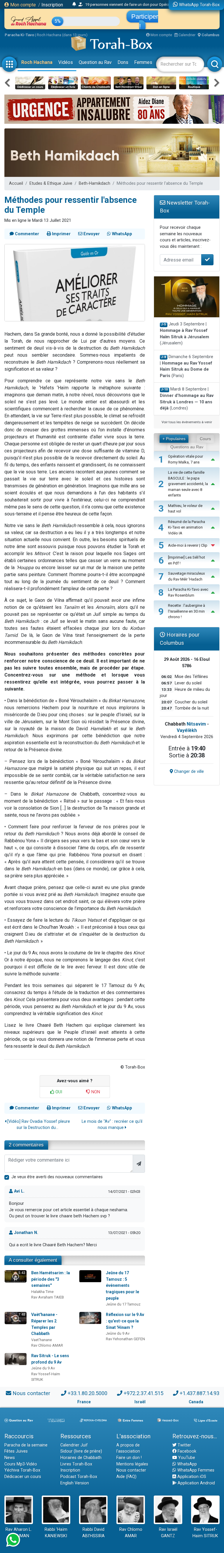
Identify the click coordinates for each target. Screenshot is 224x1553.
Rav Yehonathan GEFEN (125, 1339)
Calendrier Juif (74, 1445)
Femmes (143, 62)
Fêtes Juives (16, 1451)
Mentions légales (132, 1464)
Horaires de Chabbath (81, 1457)
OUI (58, 1092)
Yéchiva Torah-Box (22, 1470)
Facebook (186, 1451)
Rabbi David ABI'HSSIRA (93, 1532)
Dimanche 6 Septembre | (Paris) (186, 366)
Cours (205, 438)
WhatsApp (186, 1464)
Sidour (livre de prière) (81, 1451)
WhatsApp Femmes (195, 1470)
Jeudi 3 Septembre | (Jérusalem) (184, 334)
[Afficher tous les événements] (74, 4)
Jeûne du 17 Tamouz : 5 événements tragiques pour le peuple (122, 1285)
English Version (74, 1483)
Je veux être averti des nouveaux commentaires (57, 1176)
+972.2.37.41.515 (143, 1393)
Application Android (195, 1483)
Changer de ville (188, 771)
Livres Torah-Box (76, 1464)
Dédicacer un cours (22, 1476)
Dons (123, 62)
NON (95, 1092)
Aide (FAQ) (126, 1476)
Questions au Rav (186, 447)
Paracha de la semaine (26, 1445)
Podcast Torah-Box (78, 1476)
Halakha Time (42, 1291)
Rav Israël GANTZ (168, 1532)
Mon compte (22, 5)
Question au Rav (95, 62)
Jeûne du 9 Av (118, 1333)
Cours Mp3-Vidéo (20, 1464)
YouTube (186, 1457)
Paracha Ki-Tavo (19, 35)
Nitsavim (196, 724)
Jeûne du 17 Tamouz (123, 1304)
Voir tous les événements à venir (187, 422)
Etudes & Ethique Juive (50, 183)
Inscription (52, 5)
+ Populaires (174, 438)
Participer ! (144, 21)
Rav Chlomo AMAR (47, 1345)
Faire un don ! (129, 1457)
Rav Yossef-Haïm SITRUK (205, 1532)
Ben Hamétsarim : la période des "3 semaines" (50, 1279)
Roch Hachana (36, 62)
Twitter (183, 1445)
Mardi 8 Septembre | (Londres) (187, 399)
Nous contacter (31, 1393)
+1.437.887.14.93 (199, 1393)
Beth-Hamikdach (94, 183)
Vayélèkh (187, 730)
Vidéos (65, 62)
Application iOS (191, 1476)
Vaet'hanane (41, 1340)
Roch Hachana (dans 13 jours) (62, 35)
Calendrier (186, 35)
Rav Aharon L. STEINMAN (19, 1532)
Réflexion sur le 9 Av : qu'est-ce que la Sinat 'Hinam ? (125, 1320)
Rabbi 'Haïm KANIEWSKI (56, 1532)
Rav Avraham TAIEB (47, 1297)
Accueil (16, 183)
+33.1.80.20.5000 (87, 1393)
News (9, 1457)
